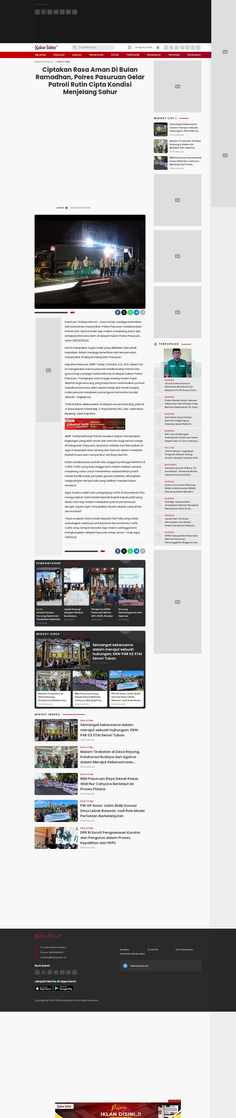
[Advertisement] (90, 152)
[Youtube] (68, 12)
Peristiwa (63, 62)
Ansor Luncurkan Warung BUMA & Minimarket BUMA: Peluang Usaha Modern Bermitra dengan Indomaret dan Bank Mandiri (182, 491)
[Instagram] (62, 12)
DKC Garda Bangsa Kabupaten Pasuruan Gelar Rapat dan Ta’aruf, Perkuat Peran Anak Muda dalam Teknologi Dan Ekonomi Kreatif (181, 443)
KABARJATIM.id (44, 62)
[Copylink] (142, 312)
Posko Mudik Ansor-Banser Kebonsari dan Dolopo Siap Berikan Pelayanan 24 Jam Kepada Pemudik (181, 405)
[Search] (75, 47)
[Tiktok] (74, 12)
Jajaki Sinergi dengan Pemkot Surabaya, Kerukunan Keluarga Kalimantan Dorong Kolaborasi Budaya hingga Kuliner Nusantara (76, 621)
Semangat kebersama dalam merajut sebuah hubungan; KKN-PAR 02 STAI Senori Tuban (117, 651)
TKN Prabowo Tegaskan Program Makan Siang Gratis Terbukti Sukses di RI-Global (182, 456)
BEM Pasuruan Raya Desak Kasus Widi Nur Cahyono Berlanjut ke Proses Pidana (88, 698)
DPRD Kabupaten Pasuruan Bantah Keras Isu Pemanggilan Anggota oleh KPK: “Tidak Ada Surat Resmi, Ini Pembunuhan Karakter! (182, 544)
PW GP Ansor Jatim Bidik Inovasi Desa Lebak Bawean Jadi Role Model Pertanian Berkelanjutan (126, 698)
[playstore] (63, 990)
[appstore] (44, 990)
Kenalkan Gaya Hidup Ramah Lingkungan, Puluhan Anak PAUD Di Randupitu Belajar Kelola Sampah (180, 424)
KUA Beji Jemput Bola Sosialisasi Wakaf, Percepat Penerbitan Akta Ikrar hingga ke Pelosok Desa (181, 507)
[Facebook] (37, 12)
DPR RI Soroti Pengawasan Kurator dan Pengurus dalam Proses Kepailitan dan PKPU (110, 837)
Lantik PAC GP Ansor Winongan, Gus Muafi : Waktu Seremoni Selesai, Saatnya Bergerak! (180, 524)
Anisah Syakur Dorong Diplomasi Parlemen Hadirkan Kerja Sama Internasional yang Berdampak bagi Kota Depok (48, 622)
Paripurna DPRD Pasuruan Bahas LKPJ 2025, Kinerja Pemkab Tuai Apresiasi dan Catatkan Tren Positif (102, 619)
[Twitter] (43, 12)
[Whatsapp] (50, 12)
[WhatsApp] (130, 312)
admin (60, 207)
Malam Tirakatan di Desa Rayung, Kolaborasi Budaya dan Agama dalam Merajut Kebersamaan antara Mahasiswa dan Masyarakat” (52, 703)
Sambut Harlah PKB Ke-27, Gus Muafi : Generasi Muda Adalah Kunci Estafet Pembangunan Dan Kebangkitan (181, 474)
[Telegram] (56, 12)
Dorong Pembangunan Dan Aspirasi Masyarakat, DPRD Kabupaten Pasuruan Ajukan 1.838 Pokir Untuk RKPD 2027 (130, 621)
